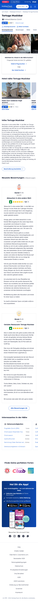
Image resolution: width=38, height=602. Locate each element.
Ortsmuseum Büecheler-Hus (13, 432)
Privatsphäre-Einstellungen (19, 570)
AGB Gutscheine (19, 581)
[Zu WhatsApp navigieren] (27, 536)
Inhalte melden (19, 551)
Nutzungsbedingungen (19, 562)
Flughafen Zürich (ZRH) (11, 428)
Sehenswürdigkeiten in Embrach (14, 446)
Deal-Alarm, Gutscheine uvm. (19, 555)
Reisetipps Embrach (15, 12)
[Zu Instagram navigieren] (14, 536)
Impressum (19, 592)
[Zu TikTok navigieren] (18, 536)
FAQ (19, 547)
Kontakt (27, 1)
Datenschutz (19, 566)
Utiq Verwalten (19, 573)
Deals (5, 1)
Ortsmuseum (8, 435)
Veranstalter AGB (19, 558)
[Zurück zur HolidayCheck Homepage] (7, 7)
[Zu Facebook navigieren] (10, 536)
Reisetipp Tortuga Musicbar (30, 12)
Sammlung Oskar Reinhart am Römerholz (14, 442)
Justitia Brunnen (9, 439)
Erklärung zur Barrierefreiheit (19, 585)
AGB (19, 577)
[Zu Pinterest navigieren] (23, 536)
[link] (31, 6)
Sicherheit (19, 588)
